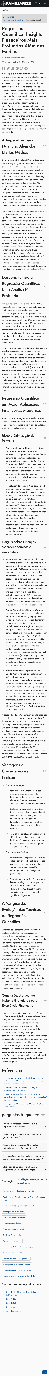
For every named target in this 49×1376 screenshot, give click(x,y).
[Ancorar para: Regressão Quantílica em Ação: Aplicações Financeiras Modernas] (44, 404)
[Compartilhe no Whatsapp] (22, 67)
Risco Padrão (11, 1299)
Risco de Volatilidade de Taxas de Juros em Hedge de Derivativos (26, 1293)
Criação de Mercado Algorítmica (16, 1258)
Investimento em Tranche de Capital (17, 1270)
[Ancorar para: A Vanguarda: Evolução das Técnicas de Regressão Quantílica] (44, 912)
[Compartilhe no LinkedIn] (13, 67)
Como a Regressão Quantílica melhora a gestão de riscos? (22, 1136)
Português (42, 3)
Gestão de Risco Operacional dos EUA (18, 1205)
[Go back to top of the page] (44, 1372)
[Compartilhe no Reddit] (17, 67)
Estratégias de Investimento (13, 1211)
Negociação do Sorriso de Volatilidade (19, 1276)
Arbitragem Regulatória (12, 1241)
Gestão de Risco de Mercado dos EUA (18, 1191)
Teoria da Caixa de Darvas (13, 1235)
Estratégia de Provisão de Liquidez (17, 1264)
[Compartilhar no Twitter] (8, 67)
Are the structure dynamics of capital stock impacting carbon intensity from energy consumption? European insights (25, 1097)
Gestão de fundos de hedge (14, 1217)
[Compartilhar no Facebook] (4, 67)
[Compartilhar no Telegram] (26, 67)
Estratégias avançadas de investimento (31, 1181)
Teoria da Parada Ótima (12, 1252)
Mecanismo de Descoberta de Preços (18, 1246)
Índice (8, 10)
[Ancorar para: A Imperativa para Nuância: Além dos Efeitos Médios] (44, 146)
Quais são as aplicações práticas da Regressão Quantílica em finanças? (20, 1168)
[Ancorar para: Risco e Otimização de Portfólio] (45, 438)
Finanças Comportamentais (13, 1229)
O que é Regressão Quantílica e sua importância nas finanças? (20, 1125)
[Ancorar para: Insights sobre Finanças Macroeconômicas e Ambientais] (45, 547)
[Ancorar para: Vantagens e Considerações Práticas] (44, 771)
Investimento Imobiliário (12, 1223)
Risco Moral (10, 1307)
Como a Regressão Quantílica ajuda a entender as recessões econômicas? (20, 1147)
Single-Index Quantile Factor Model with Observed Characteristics (25, 1105)
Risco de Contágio (13, 1311)
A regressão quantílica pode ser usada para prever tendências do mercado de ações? (23, 1157)
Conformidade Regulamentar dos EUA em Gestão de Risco (24, 1198)
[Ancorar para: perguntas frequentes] (43, 1114)
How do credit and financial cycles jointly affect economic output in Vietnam (24, 1089)
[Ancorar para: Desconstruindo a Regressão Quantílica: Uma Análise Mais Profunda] (44, 286)
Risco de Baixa (11, 1303)
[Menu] (36, 3)
